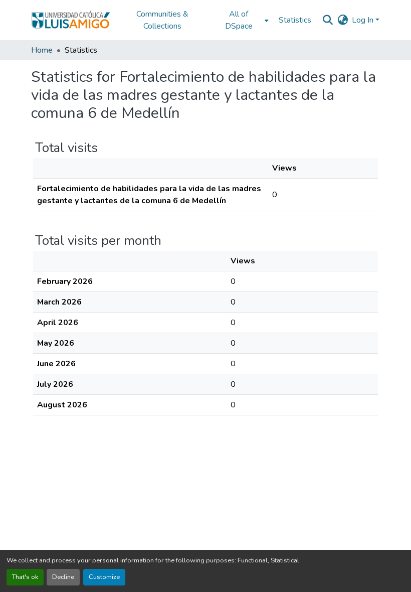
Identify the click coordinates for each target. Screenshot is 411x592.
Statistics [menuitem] (295, 20)
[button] (70, 20)
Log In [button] (363, 20)
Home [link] (42, 50)
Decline (63, 576)
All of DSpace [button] (239, 20)
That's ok (25, 576)
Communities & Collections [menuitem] (162, 20)
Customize (104, 576)
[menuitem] (242, 20)
